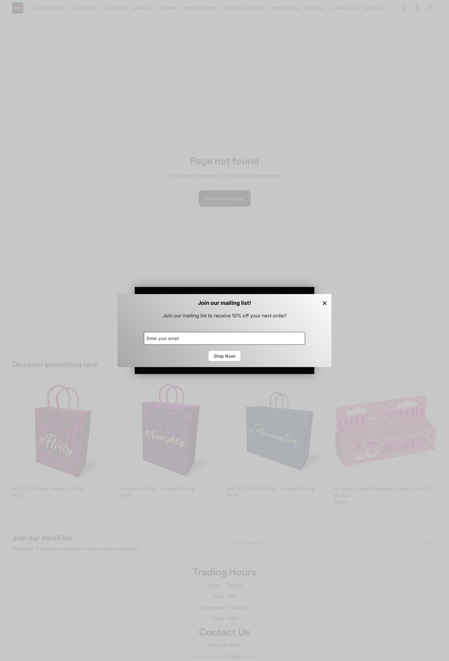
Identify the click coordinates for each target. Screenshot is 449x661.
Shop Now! (224, 355)
